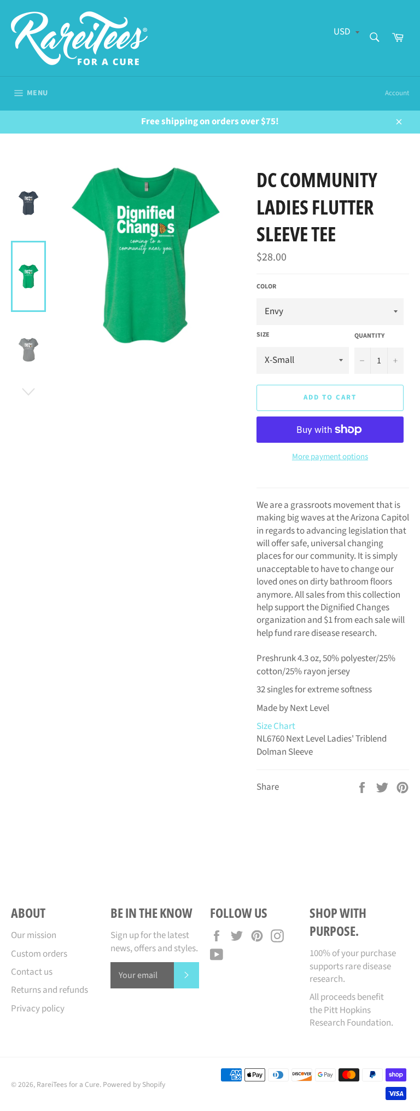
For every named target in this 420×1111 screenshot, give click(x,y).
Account (397, 93)
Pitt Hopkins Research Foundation (350, 1016)
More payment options (330, 457)
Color (266, 286)
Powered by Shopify (134, 1084)
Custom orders (39, 953)
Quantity (369, 336)
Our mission (33, 935)
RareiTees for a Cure (68, 1084)
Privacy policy (38, 1008)
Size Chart (275, 726)
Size (263, 335)
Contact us (31, 972)
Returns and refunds (49, 990)
